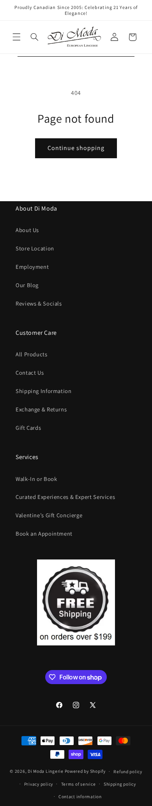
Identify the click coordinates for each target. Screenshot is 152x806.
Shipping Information (44, 391)
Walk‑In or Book (36, 479)
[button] (16, 37)
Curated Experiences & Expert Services (65, 496)
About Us (27, 230)
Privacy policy (38, 784)
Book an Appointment (44, 533)
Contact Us (30, 372)
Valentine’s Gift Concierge (49, 515)
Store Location (35, 248)
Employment (32, 266)
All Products (32, 354)
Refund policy (127, 771)
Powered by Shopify (85, 771)
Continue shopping (76, 148)
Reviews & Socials (39, 303)
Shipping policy (120, 784)
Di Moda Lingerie (46, 771)
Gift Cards (28, 427)
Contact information (80, 796)
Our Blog (27, 285)
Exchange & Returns (41, 409)
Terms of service (78, 784)
